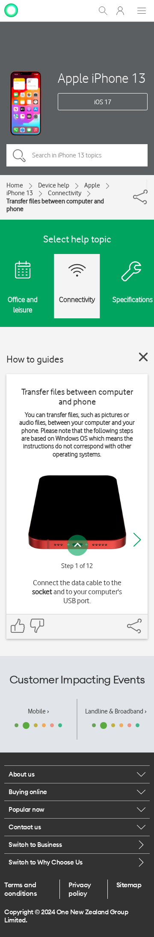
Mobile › (38, 711)
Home (14, 185)
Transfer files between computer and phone (55, 205)
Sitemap (129, 884)
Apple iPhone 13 (102, 78)
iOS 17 (102, 102)
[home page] (11, 10)
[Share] (147, 184)
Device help (53, 185)
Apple (92, 185)
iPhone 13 (19, 193)
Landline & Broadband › (116, 711)
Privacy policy (79, 889)
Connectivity (64, 193)
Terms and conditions (20, 889)
